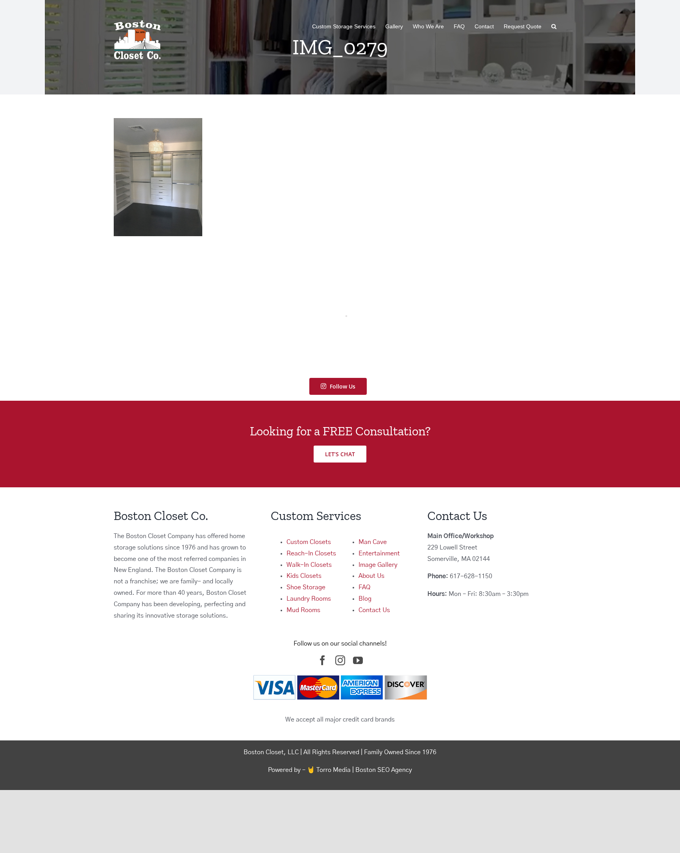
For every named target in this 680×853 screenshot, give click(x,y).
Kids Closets (304, 576)
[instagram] (340, 660)
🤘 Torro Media (329, 770)
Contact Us (374, 610)
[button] (553, 26)
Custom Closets (308, 542)
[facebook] (322, 660)
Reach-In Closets (311, 553)
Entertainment (379, 553)
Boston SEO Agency (383, 770)
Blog (364, 599)
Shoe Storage (305, 587)
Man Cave (372, 542)
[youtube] (358, 660)
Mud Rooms (303, 610)
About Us (371, 576)
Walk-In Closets (309, 565)
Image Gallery (377, 565)
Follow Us (342, 386)
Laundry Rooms (308, 599)
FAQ (364, 587)
